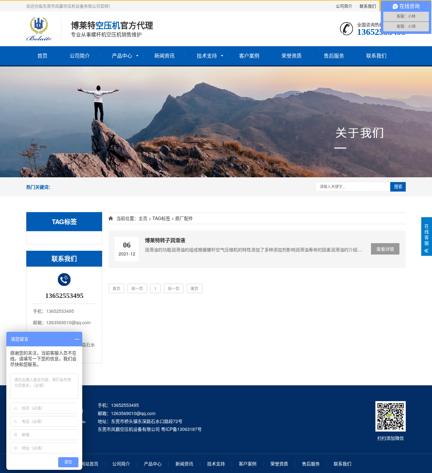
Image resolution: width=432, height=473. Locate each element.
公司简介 (344, 6)
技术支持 (207, 55)
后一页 (173, 288)
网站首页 (89, 463)
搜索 (398, 186)
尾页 (194, 288)
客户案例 (249, 55)
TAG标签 (161, 218)
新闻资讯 (164, 55)
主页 (143, 218)
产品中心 (122, 55)
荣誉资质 (291, 55)
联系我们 (368, 6)
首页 (42, 55)
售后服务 (334, 55)
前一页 (137, 288)
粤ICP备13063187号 (181, 429)
